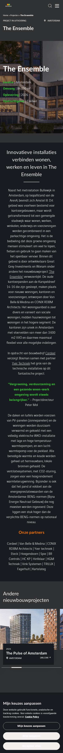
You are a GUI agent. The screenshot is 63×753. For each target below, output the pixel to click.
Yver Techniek (21, 363)
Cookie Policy (32, 716)
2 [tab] (16, 667)
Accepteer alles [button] (31, 746)
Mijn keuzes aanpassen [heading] (22, 703)
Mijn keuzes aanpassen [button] (31, 726)
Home (5, 15)
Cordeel (50, 353)
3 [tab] (26, 667)
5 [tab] (46, 667)
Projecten (14, 15)
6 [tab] (56, 667)
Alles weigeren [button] (31, 736)
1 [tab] (6, 667)
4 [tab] (36, 667)
